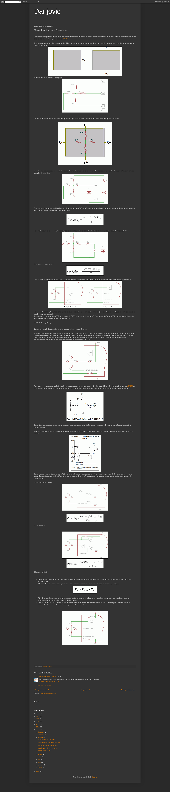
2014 (38, 730)
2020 (38, 721)
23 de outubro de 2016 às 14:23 (49, 682)
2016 (38, 724)
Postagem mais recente (42, 690)
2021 (38, 719)
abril (39, 762)
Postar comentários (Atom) (48, 693)
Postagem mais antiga (128, 690)
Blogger (94, 777)
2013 (38, 771)
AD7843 (130, 386)
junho (40, 757)
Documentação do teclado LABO (48, 745)
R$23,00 (65, 39)
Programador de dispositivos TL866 (49, 742)
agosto (40, 754)
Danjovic (47, 11)
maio (39, 759)
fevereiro (41, 765)
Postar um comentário (44, 686)
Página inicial (85, 690)
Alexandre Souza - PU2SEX (48, 676)
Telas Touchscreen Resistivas (47, 740)
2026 (38, 713)
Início (37, 705)
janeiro (40, 767)
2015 (38, 727)
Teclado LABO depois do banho (48, 748)
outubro (40, 737)
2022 (38, 716)
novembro (41, 735)
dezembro (41, 732)
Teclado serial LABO (44, 751)
